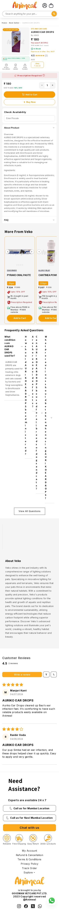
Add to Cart (31, 94)
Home (4, 23)
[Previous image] (7, 252)
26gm (11, 283)
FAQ (6, 220)
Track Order (29, 868)
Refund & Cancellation (29, 855)
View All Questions (30, 511)
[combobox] (29, 13)
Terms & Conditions (29, 859)
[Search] (5, 14)
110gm (43, 283)
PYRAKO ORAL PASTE (19, 275)
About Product (11, 128)
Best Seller (14, 23)
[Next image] (32, 252)
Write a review (22, 674)
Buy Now (31, 102)
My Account (29, 850)
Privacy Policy (29, 863)
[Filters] (46, 674)
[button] (51, 5)
